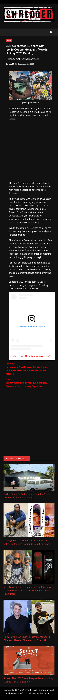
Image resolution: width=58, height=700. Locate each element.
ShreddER (10, 64)
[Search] (51, 32)
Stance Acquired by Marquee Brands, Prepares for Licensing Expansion (26, 383)
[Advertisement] (29, 151)
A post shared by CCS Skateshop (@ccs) (32, 356)
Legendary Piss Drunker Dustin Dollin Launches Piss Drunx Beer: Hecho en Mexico (26, 368)
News (9, 41)
